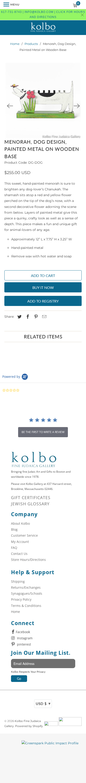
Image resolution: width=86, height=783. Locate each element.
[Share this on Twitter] (18, 316)
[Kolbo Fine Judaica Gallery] (43, 27)
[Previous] (9, 105)
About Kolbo (20, 523)
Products (31, 44)
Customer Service (24, 535)
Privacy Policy (21, 599)
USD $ (43, 703)
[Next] (77, 105)
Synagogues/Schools (26, 593)
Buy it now (43, 287)
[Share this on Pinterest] (35, 316)
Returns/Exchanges (26, 587)
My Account (20, 541)
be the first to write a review (43, 432)
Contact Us (19, 553)
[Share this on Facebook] (27, 316)
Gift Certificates (30, 497)
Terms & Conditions (26, 605)
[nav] (11, 4)
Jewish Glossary (30, 503)
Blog (14, 529)
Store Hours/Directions (28, 559)
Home (14, 44)
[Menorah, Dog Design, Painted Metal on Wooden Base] (43, 100)
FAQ (14, 547)
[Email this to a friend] (43, 316)
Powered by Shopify (29, 726)
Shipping (18, 581)
